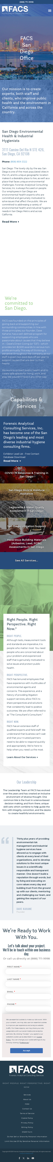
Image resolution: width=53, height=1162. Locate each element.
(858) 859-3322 (19, 161)
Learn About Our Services (21, 757)
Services (27, 1095)
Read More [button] (9, 221)
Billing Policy (27, 1127)
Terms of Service (27, 1113)
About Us (27, 1099)
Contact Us (27, 1109)
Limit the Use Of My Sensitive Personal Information (27, 1141)
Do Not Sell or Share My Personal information (27, 1137)
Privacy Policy (27, 1123)
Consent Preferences (26, 1153)
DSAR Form (27, 1132)
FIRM (27, 1104)
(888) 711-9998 (26, 2)
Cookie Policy (27, 1118)
